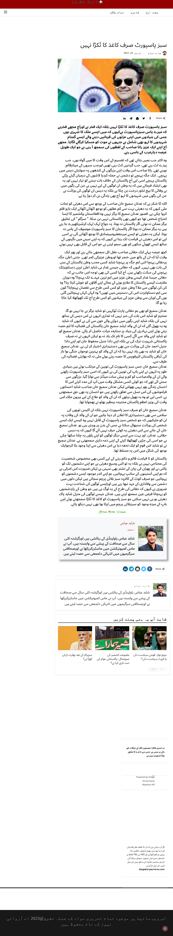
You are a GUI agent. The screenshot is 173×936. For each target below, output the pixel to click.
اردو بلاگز (159, 628)
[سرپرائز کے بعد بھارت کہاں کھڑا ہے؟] (75, 638)
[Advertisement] (86, 27)
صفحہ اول (152, 12)
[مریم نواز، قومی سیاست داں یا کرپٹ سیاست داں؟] (149, 638)
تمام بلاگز (117, 12)
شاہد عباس (127, 523)
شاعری (135, 12)
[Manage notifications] (165, 928)
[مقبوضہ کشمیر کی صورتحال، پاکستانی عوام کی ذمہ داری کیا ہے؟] (112, 638)
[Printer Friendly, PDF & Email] (112, 511)
